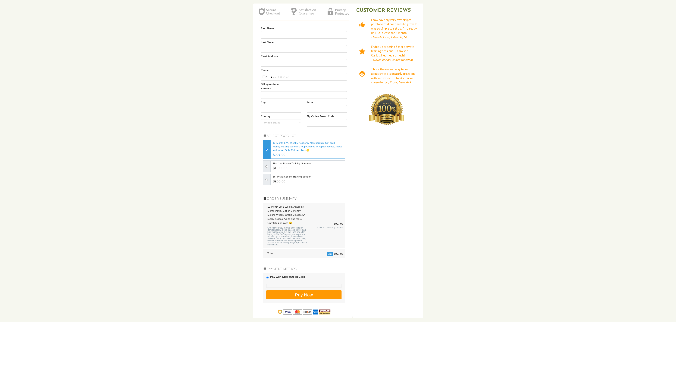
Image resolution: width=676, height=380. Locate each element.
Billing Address (270, 84)
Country (266, 116)
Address (266, 88)
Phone (265, 70)
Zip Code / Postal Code (320, 116)
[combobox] (266, 76)
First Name (267, 28)
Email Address (269, 56)
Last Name (267, 42)
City (263, 102)
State (310, 102)
